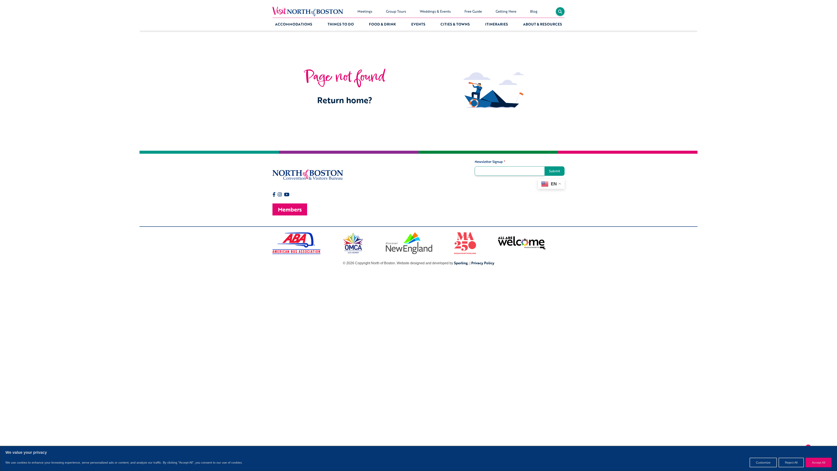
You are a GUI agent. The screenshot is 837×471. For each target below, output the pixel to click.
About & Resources (542, 24)
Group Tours (396, 11)
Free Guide (473, 11)
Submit (554, 171)
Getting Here (506, 11)
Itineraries (496, 24)
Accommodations (293, 24)
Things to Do (341, 24)
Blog (534, 11)
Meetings (364, 11)
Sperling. (461, 263)
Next (568, 243)
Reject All (791, 462)
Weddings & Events (435, 11)
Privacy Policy (482, 263)
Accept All (818, 462)
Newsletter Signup (490, 161)
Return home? (344, 100)
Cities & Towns (455, 24)
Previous (269, 243)
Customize (763, 462)
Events (418, 24)
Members (290, 209)
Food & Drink (382, 24)
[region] (418, 458)
